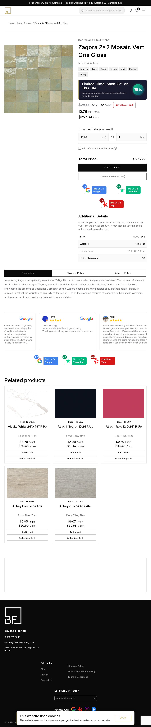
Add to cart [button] (27, 452)
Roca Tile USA (27, 422)
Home (12, 23)
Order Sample (26, 458)
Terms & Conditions (78, 677)
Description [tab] (28, 273)
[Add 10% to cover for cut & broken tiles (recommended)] (115, 148)
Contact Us (46, 680)
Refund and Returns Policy (81, 671)
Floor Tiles (24, 435)
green (114, 69)
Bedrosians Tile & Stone (93, 40)
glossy (83, 74)
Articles (45, 674)
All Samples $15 (113, 2)
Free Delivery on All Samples (45, 2)
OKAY (123, 717)
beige (103, 69)
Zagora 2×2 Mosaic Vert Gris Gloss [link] (51, 23)
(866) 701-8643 (12, 637)
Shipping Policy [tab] (75, 273)
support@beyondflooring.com (19, 642)
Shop (43, 669)
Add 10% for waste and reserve (97, 148)
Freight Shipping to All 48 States (83, 2)
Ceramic (28, 23)
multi (123, 69)
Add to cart (112, 167)
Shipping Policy (76, 666)
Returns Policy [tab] (122, 273)
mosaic (132, 69)
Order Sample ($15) (112, 176)
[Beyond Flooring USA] (7, 10)
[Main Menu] (144, 10)
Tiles (19, 23)
